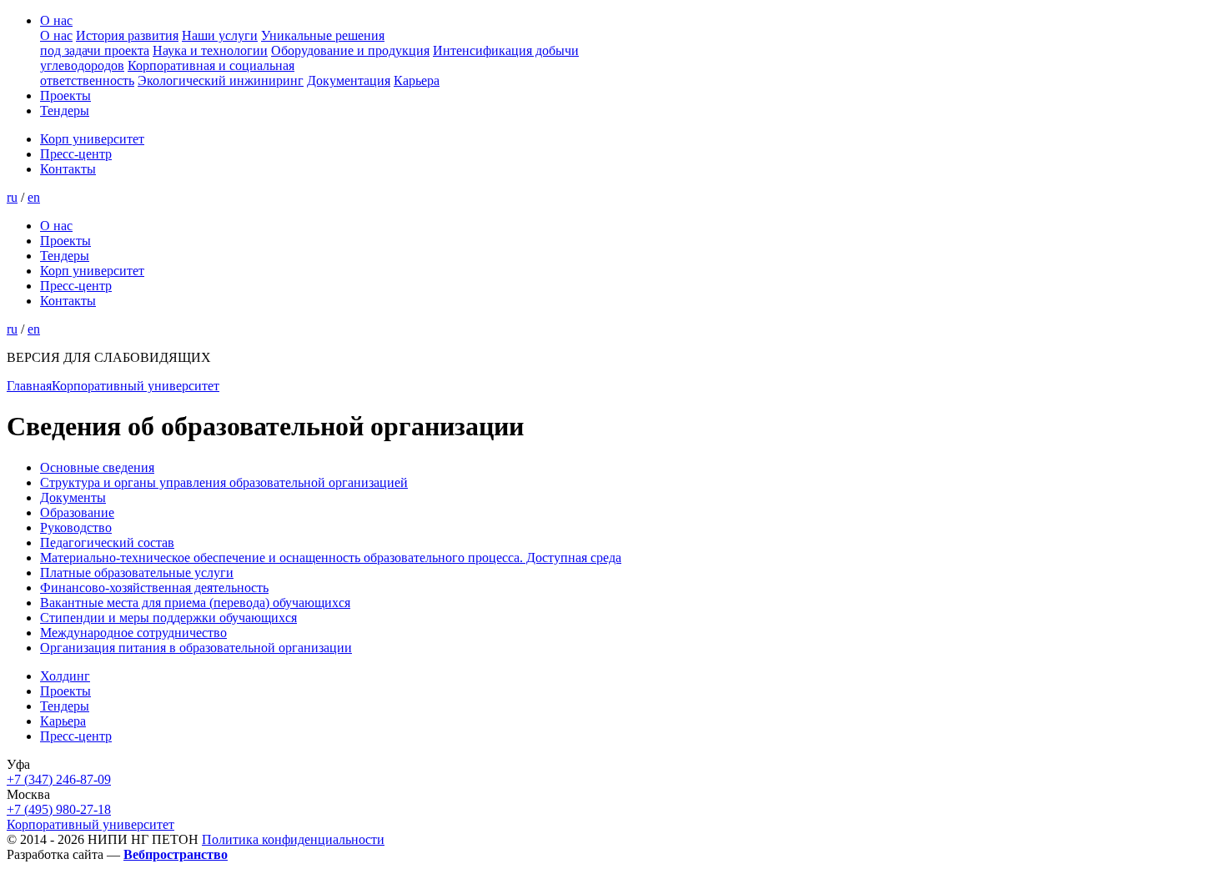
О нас (56, 20)
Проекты (65, 95)
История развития (127, 35)
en (34, 197)
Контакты (68, 169)
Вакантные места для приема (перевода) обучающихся (195, 602)
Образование (77, 512)
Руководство (76, 527)
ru (12, 197)
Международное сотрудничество (133, 632)
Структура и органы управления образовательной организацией (224, 482)
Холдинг (65, 676)
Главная (29, 386)
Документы (73, 497)
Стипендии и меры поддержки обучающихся (168, 617)
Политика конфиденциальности (293, 839)
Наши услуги (220, 35)
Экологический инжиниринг (221, 80)
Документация (348, 80)
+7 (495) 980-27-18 (59, 809)
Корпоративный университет (135, 386)
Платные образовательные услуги (137, 572)
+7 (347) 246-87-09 (59, 779)
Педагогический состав (107, 542)
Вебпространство (175, 854)
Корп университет (92, 139)
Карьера (417, 80)
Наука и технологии (210, 50)
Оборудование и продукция (350, 50)
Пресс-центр (76, 154)
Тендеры (64, 110)
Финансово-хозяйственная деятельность (154, 587)
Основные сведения (97, 467)
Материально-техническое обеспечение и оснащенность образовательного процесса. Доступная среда (330, 557)
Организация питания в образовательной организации (196, 647)
